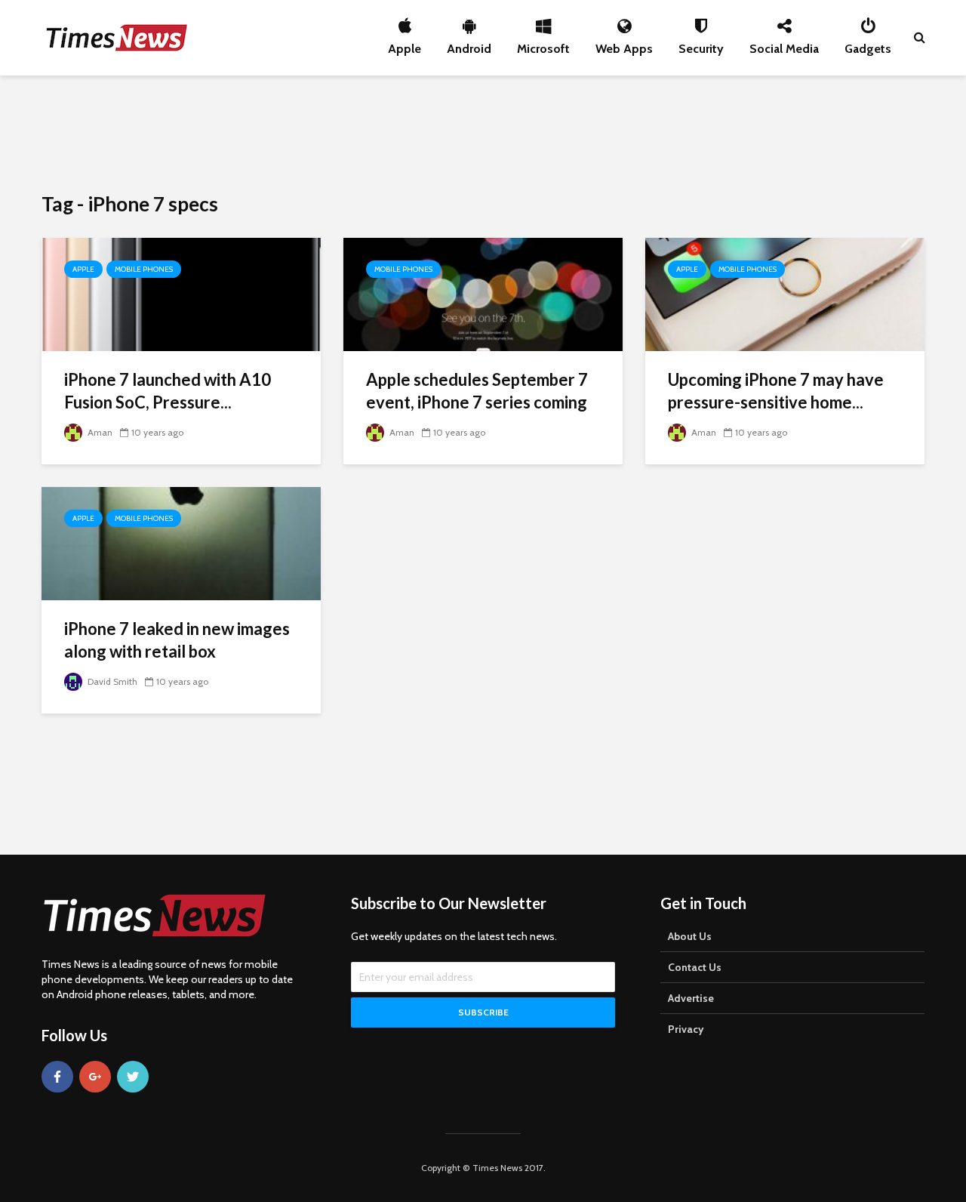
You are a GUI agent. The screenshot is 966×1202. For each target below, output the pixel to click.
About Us (690, 936)
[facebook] (57, 1077)
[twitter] (133, 1077)
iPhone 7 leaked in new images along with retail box (177, 639)
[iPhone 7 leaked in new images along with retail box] (181, 542)
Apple (404, 45)
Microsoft (543, 45)
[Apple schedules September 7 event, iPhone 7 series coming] (483, 293)
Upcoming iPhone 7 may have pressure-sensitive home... (776, 390)
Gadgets (867, 45)
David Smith (111, 681)
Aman (98, 432)
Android (469, 45)
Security (701, 45)
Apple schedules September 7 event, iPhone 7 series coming (477, 390)
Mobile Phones (144, 269)
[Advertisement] (483, 132)
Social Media (784, 45)
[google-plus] (95, 1077)
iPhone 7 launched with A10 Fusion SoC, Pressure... (167, 390)
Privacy (686, 1029)
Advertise (691, 998)
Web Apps (624, 45)
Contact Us (694, 967)
